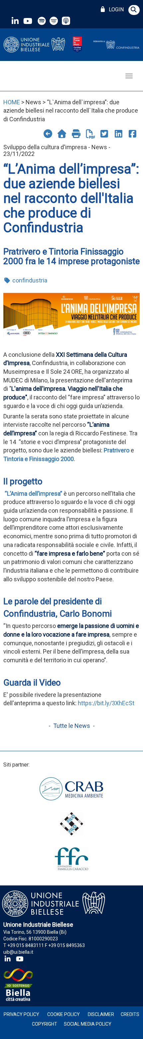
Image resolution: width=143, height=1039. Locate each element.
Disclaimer (101, 1014)
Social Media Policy (87, 1024)
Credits (130, 1014)
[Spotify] (42, 21)
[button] (134, 10)
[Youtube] (28, 21)
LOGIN (115, 9)
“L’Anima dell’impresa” (33, 493)
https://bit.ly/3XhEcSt (106, 703)
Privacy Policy (21, 1014)
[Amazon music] (54, 21)
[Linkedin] (15, 21)
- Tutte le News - (72, 725)
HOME (11, 102)
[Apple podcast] (67, 21)
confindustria (29, 280)
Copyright (44, 1024)
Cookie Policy (63, 1014)
